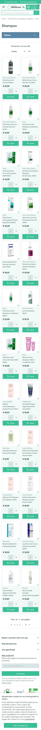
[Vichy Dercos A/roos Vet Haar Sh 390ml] (30, 67)
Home (4, 19)
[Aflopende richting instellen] (29, 51)
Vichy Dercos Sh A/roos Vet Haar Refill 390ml (10, 359)
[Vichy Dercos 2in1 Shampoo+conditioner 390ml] (30, 111)
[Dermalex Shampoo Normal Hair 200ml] (11, 437)
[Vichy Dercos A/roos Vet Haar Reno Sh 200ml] (11, 111)
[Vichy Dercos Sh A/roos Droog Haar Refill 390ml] (11, 158)
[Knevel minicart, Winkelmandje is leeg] (28, 7)
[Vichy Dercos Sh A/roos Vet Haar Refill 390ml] (11, 344)
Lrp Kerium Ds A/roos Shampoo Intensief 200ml (29, 546)
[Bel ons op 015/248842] (23, 7)
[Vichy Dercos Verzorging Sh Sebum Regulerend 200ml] (11, 204)
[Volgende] (29, 625)
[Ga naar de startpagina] (14, 7)
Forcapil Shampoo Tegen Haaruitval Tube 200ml (28, 406)
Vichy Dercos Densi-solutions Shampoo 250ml (29, 266)
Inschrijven (20, 673)
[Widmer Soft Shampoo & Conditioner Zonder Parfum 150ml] (30, 437)
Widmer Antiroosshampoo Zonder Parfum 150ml (10, 406)
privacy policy (6, 683)
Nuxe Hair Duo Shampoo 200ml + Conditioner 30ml (28, 359)
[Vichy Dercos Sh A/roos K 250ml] (11, 67)
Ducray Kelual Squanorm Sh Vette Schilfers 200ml (9, 592)
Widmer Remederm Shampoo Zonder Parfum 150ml (29, 499)
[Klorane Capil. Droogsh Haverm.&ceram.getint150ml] (30, 577)
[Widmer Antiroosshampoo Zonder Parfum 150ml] (11, 391)
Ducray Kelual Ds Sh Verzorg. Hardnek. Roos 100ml (10, 264)
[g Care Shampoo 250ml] (30, 297)
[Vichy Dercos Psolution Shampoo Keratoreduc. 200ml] (30, 158)
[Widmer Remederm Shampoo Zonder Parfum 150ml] (30, 484)
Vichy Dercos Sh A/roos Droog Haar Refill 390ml (9, 173)
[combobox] (18, 12)
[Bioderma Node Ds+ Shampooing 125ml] (11, 530)
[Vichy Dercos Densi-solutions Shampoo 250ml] (30, 251)
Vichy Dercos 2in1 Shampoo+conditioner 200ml (10, 313)
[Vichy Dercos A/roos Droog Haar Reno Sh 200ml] (30, 204)
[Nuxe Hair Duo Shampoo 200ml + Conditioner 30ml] (30, 344)
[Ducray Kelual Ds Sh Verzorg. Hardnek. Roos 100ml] (11, 251)
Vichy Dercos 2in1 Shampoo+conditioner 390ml (30, 126)
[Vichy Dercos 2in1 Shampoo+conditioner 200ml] (11, 297)
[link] (12, 625)
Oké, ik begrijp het (20, 725)
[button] (20, 35)
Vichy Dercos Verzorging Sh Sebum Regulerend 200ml (10, 219)
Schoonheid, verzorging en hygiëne (20, 19)
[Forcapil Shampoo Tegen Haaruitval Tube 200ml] (30, 391)
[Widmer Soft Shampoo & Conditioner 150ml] (11, 484)
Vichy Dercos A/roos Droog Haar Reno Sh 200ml (29, 219)
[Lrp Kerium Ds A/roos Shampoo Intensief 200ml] (30, 530)
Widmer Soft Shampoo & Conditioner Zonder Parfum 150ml (30, 452)
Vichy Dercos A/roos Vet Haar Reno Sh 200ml (10, 126)
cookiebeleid (30, 719)
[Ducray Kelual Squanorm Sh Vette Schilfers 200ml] (11, 577)
